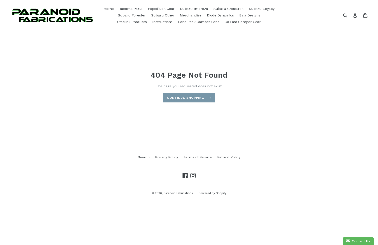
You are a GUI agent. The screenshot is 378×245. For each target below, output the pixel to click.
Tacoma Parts (130, 9)
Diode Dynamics (220, 15)
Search (144, 157)
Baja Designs (249, 15)
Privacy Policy (166, 157)
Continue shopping (185, 97)
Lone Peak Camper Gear (198, 22)
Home (109, 9)
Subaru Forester (132, 15)
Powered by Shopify (212, 193)
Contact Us (360, 241)
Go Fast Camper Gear (243, 22)
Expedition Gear (161, 9)
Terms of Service (198, 157)
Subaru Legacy (262, 9)
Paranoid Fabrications (178, 193)
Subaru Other (162, 15)
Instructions (162, 22)
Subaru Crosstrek (228, 9)
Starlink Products (132, 22)
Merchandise (190, 15)
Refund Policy (228, 157)
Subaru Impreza (194, 9)
